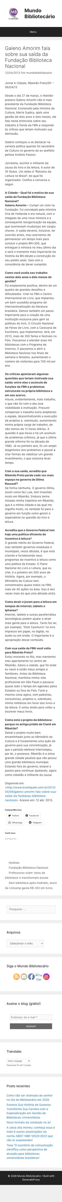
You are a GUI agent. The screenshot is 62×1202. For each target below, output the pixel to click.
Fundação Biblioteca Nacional (28, 867)
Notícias (14, 862)
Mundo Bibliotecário (39, 13)
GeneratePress (31, 1179)
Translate (27, 1065)
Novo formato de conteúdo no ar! (29, 1122)
